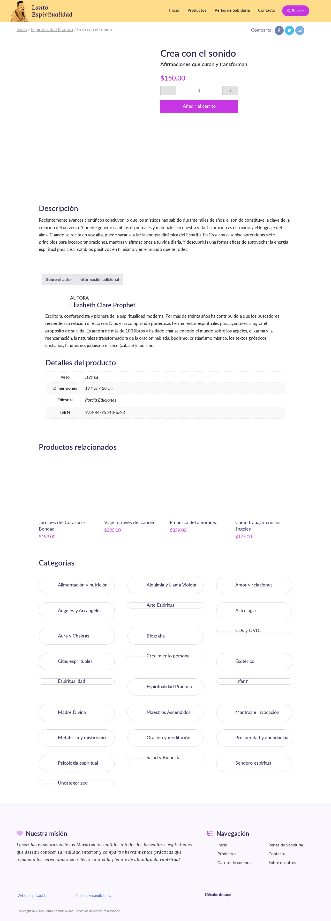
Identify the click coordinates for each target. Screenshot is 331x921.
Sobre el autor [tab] (59, 280)
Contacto (266, 10)
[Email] (299, 30)
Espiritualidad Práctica (52, 29)
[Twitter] (289, 30)
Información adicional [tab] (99, 280)
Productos (196, 10)
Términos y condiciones (92, 896)
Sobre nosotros (282, 863)
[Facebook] (279, 30)
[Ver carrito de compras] (319, 11)
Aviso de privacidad (33, 896)
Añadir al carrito (199, 106)
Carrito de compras (234, 863)
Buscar (297, 11)
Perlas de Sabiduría (232, 10)
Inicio (174, 10)
